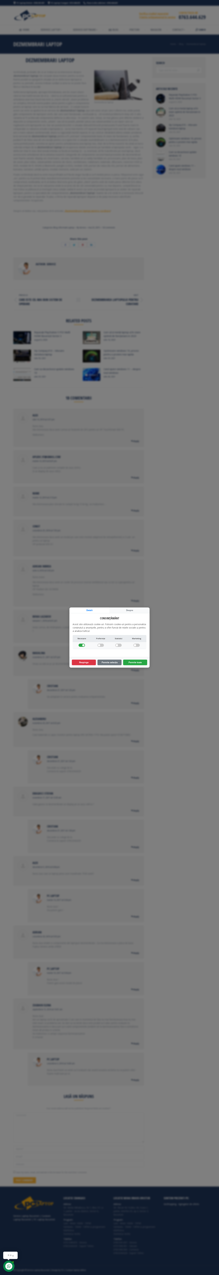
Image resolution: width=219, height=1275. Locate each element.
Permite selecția (110, 662)
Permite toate (135, 662)
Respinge (83, 662)
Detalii (89, 610)
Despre (129, 610)
